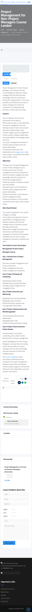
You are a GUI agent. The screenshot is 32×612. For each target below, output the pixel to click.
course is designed (11, 356)
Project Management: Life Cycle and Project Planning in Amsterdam (15, 469)
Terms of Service (5, 598)
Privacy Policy (4, 601)
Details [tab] (6, 83)
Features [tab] (13, 83)
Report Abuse (13, 382)
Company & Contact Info (7, 589)
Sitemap (3, 595)
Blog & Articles (5, 592)
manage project (19, 152)
